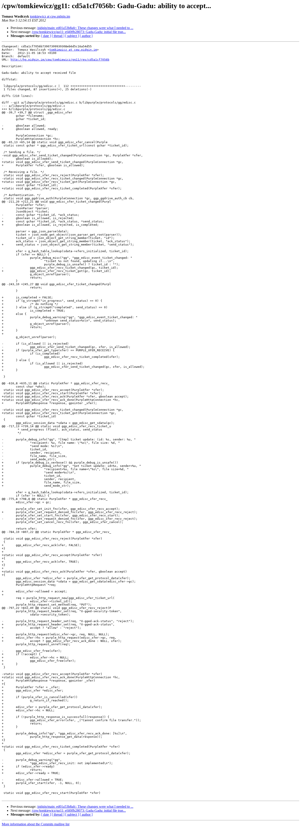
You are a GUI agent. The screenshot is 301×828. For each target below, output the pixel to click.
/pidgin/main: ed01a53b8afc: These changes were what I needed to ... (85, 28)
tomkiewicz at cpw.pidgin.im (50, 16)
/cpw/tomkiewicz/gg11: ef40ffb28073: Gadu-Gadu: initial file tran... (79, 32)
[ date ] (46, 36)
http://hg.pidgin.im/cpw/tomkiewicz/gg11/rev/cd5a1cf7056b (60, 59)
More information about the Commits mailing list (35, 824)
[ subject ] (72, 36)
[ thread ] (58, 36)
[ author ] (86, 36)
